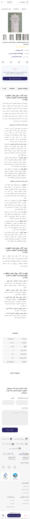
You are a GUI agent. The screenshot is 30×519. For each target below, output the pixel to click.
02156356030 (25, 459)
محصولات (23, 9)
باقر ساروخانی (19, 50)
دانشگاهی (16, 9)
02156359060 (11, 459)
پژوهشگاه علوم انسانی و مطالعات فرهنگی (16, 54)
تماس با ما (12, 503)
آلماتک (11, 513)
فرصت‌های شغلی (10, 507)
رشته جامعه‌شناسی (6, 9)
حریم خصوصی (25, 503)
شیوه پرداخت (26, 493)
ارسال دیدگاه (10, 430)
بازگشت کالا (26, 500)
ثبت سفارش (26, 486)
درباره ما (12, 500)
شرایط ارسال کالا (25, 489)
